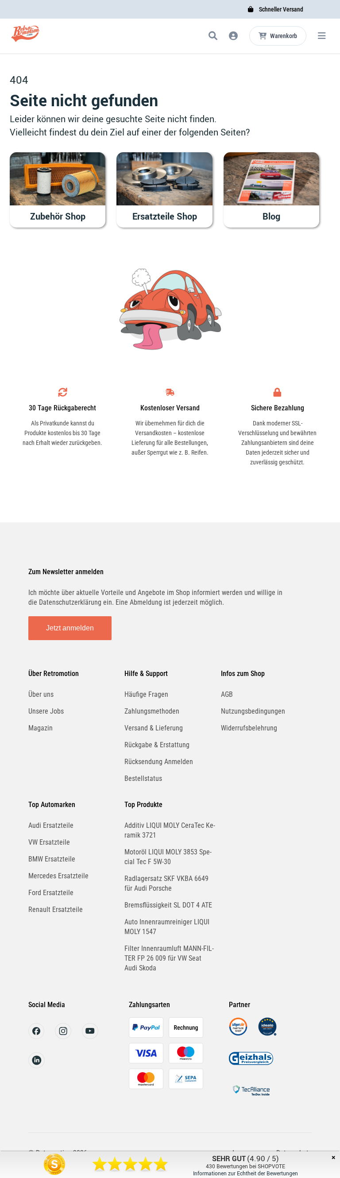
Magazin (40, 728)
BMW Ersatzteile (51, 859)
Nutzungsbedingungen (253, 711)
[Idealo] (267, 1033)
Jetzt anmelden (70, 628)
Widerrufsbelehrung (249, 728)
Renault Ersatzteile (55, 909)
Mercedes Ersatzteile (58, 876)
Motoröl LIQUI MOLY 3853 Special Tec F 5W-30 (168, 857)
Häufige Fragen (146, 694)
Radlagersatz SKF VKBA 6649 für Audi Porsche (166, 883)
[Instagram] (63, 1036)
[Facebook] (36, 1036)
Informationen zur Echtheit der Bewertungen (245, 1173)
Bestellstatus (143, 778)
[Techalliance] (251, 1097)
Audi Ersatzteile (50, 825)
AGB (227, 694)
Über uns (41, 694)
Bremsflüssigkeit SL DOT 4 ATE (168, 905)
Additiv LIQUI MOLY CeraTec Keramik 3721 (169, 830)
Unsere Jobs (46, 711)
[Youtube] (90, 1036)
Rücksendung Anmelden (158, 761)
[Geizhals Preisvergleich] (251, 1065)
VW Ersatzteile (49, 842)
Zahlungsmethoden (151, 711)
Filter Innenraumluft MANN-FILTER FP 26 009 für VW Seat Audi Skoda (169, 958)
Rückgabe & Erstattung (156, 745)
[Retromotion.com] (25, 37)
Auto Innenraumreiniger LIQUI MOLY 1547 (166, 927)
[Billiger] (238, 1033)
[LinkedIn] (36, 1066)
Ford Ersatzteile (50, 892)
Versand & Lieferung (153, 728)
